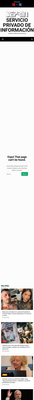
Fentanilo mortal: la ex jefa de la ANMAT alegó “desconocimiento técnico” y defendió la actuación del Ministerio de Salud (16, 380)
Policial (4, 307)
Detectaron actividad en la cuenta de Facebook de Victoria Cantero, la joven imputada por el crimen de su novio (16, 313)
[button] (2, 39)
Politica (4, 374)
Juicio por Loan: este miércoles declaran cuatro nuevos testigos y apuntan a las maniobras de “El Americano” (15, 347)
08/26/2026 (6, 317)
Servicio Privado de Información (17, 25)
